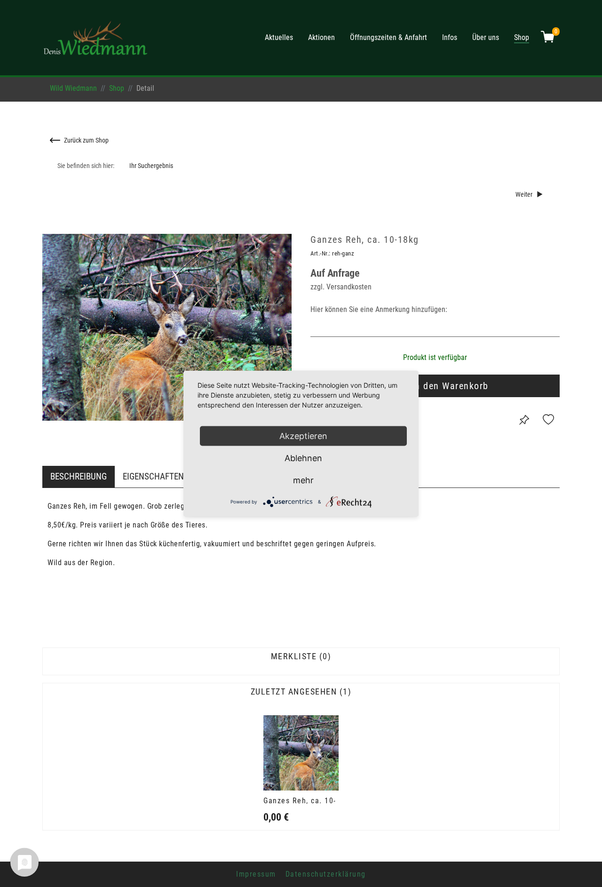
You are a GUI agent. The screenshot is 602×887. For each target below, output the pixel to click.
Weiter (523, 195)
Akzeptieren (303, 435)
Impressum (256, 874)
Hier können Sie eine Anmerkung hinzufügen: (378, 309)
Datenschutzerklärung (325, 874)
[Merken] (524, 419)
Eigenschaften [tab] (153, 476)
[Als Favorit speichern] (548, 419)
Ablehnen (303, 458)
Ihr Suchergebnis (151, 166)
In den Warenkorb (450, 386)
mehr (303, 480)
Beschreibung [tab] (78, 476)
